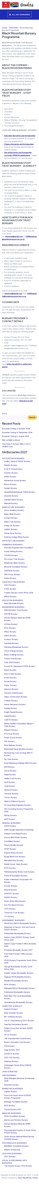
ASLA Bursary (10, 585)
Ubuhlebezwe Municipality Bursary (18, 1002)
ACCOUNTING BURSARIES (13, 458)
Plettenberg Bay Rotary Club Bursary (19, 872)
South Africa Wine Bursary (15, 901)
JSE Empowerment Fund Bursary (17, 1038)
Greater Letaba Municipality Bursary (18, 973)
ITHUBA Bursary (11, 555)
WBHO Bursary (10, 596)
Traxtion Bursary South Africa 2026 (18, 593)
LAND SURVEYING (9, 1072)
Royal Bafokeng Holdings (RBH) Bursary (20, 763)
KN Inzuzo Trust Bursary (14, 559)
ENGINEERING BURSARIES (13, 607)
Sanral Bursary (10, 771)
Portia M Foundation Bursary (15, 876)
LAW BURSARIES (9, 1075)
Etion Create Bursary (12, 674)
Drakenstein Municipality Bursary (17, 933)
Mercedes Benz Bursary (13, 860)
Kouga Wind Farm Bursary (14, 857)
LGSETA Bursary (11, 720)
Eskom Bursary (10, 670)
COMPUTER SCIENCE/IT (12, 1006)
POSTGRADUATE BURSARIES (14, 1143)
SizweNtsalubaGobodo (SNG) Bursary (19, 492)
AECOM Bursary (10, 614)
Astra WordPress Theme (28, 1178)
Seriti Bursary (9, 782)
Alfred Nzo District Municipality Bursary (20, 923)
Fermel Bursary (10, 681)
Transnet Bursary (11, 794)
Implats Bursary (10, 708)
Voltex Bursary (10, 578)
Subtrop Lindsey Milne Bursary (16, 537)
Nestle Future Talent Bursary (15, 864)
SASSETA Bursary (11, 1054)
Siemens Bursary (11, 790)
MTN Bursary (9, 1106)
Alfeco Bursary (10, 632)
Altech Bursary (10, 636)
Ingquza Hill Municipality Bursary (17, 977)
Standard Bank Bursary (13, 500)
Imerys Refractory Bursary (15, 704)
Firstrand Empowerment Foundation (18, 548)
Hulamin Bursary (11, 701)
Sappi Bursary (10, 775)
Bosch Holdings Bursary (14, 655)
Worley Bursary (10, 815)
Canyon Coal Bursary (12, 659)
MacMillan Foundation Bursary (16, 1146)
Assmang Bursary (11, 643)
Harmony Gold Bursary (13, 693)
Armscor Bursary (11, 639)
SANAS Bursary (10, 897)
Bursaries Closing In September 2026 (17, 432)
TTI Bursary (9, 916)
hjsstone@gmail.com (14, 236)
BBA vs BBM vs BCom (11, 440)
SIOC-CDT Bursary (12, 1057)
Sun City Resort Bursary (14, 905)
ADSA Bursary (10, 826)
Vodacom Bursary (11, 1061)
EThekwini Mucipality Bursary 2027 (18, 950)
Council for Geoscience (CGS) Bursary (19, 666)
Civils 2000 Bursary (12, 662)
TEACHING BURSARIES (12, 1154)
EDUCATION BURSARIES (12, 600)
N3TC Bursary (10, 868)
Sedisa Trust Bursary (12, 778)
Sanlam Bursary (10, 488)
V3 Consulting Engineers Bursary (17, 805)
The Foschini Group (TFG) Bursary (18, 1166)
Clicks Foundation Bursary (14, 1116)
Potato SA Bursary (11, 526)
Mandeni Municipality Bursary (16, 981)
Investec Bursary (11, 473)
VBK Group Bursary (12, 574)
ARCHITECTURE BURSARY (13, 541)
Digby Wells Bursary (12, 514)
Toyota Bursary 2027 (12, 1109)
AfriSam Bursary (10, 624)
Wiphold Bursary (11, 503)
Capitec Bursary (10, 1091)
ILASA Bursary (10, 589)
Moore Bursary (10, 484)
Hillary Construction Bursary (15, 697)
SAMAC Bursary (10, 529)
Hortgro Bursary (11, 518)
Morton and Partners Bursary (16, 1120)
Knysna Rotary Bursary (13, 853)
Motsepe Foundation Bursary (16, 1102)
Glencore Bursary (11, 689)
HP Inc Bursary (10, 1035)
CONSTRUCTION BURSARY (13, 582)
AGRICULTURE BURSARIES (13, 507)
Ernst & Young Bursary (13, 469)
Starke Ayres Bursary (12, 533)
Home (4, 28)
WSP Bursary (9, 819)
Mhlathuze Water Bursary (14, 563)
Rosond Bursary (10, 890)
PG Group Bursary (11, 734)
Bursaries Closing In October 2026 (16, 429)
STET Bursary (9, 1157)
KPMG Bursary (10, 477)
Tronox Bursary (10, 797)
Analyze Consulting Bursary (15, 834)
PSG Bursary (9, 1046)
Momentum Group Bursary (15, 480)
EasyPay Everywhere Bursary (16, 1024)
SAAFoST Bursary (11, 894)
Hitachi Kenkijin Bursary (13, 845)
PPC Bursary (9, 741)
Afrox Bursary (10, 628)
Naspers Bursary (11, 730)
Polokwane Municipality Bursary (17, 992)
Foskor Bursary (10, 685)
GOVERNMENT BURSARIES (13, 920)
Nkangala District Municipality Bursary (19, 988)
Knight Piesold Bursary (13, 712)
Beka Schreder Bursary (13, 1013)
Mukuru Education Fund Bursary (17, 1042)
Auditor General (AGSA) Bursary (17, 461)
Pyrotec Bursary (10, 886)
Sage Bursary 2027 (12, 1050)
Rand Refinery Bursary (13, 745)
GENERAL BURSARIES (11, 823)
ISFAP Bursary (10, 849)
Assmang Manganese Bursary (16, 647)
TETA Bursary (9, 909)
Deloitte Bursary (10, 465)
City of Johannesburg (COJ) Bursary (19, 1021)
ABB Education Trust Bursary (16, 610)
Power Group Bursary (13, 738)
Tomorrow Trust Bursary (14, 913)
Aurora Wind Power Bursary (15, 837)
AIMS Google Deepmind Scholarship (18, 830)
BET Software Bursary (13, 1017)
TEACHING (13, 28)
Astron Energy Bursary (13, 651)
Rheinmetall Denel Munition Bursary (18, 749)
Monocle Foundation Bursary (15, 567)
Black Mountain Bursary (14, 603)
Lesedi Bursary (10, 716)
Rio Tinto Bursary (11, 759)
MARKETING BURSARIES (12, 1089)
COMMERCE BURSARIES (12, 545)
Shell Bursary (9, 786)
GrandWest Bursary (12, 841)
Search (4, 414)
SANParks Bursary (11, 571)
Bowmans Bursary (11, 1085)
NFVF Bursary (10, 984)
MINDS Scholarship (12, 1150)
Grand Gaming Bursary (13, 551)
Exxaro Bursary (10, 678)
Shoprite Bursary (11, 496)
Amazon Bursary (11, 1009)
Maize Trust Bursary (12, 522)
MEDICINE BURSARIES (11, 1113)
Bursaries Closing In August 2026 (15, 436)
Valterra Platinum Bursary (14, 801)
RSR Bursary (9, 767)
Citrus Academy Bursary (14, 510)
